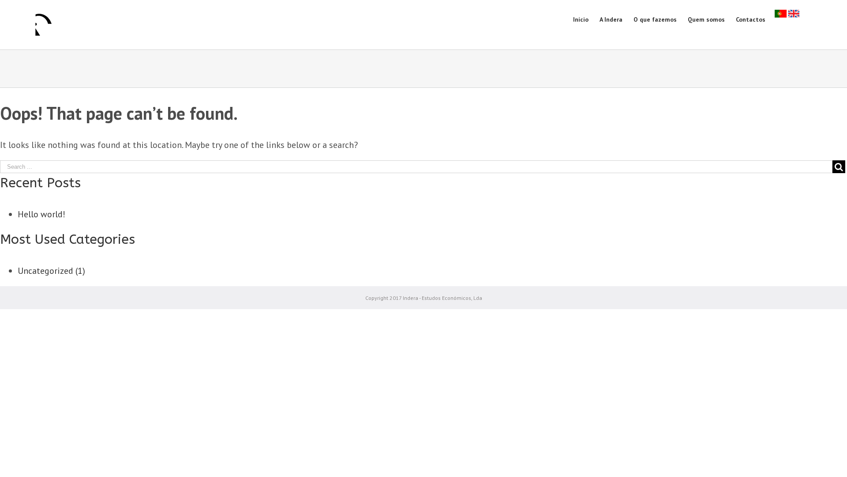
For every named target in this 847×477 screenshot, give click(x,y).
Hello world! (41, 214)
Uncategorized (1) (51, 270)
